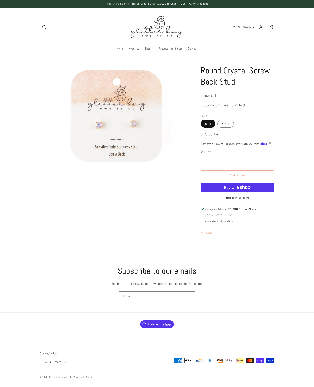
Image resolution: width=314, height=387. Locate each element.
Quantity (206, 151)
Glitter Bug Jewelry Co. (61, 377)
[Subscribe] (190, 296)
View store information (219, 221)
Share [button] (209, 233)
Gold (208, 124)
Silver (225, 124)
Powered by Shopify (83, 377)
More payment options (237, 197)
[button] (44, 27)
